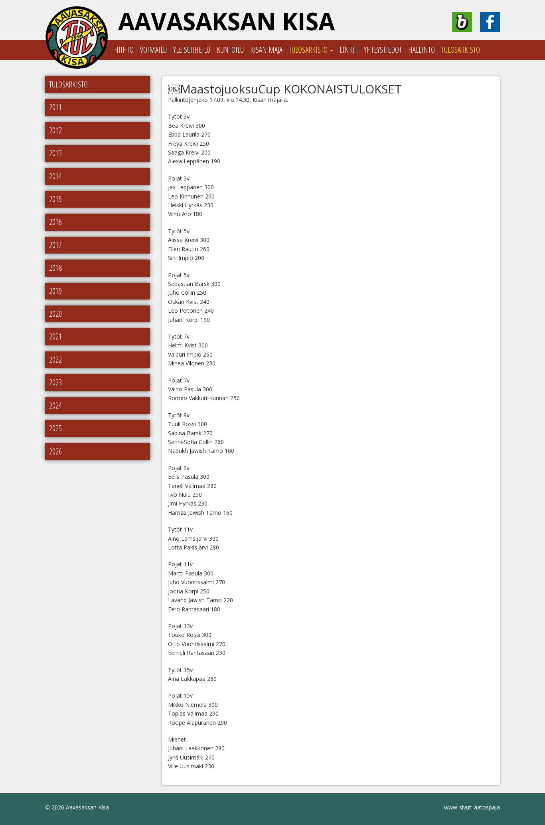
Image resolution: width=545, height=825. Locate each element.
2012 (55, 130)
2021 (55, 336)
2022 (55, 359)
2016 (55, 221)
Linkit (348, 49)
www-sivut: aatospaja (472, 807)
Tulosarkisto (309, 49)
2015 (55, 199)
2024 (55, 405)
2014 (55, 176)
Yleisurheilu (191, 49)
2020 (55, 313)
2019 (55, 291)
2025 (55, 428)
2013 (55, 153)
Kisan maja (266, 49)
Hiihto (124, 49)
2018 (55, 267)
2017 (55, 245)
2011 (55, 107)
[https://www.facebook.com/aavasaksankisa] (490, 22)
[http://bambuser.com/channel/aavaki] (462, 22)
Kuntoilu (230, 49)
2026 (55, 451)
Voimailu (153, 49)
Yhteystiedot (383, 49)
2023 (55, 382)
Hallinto (421, 49)
